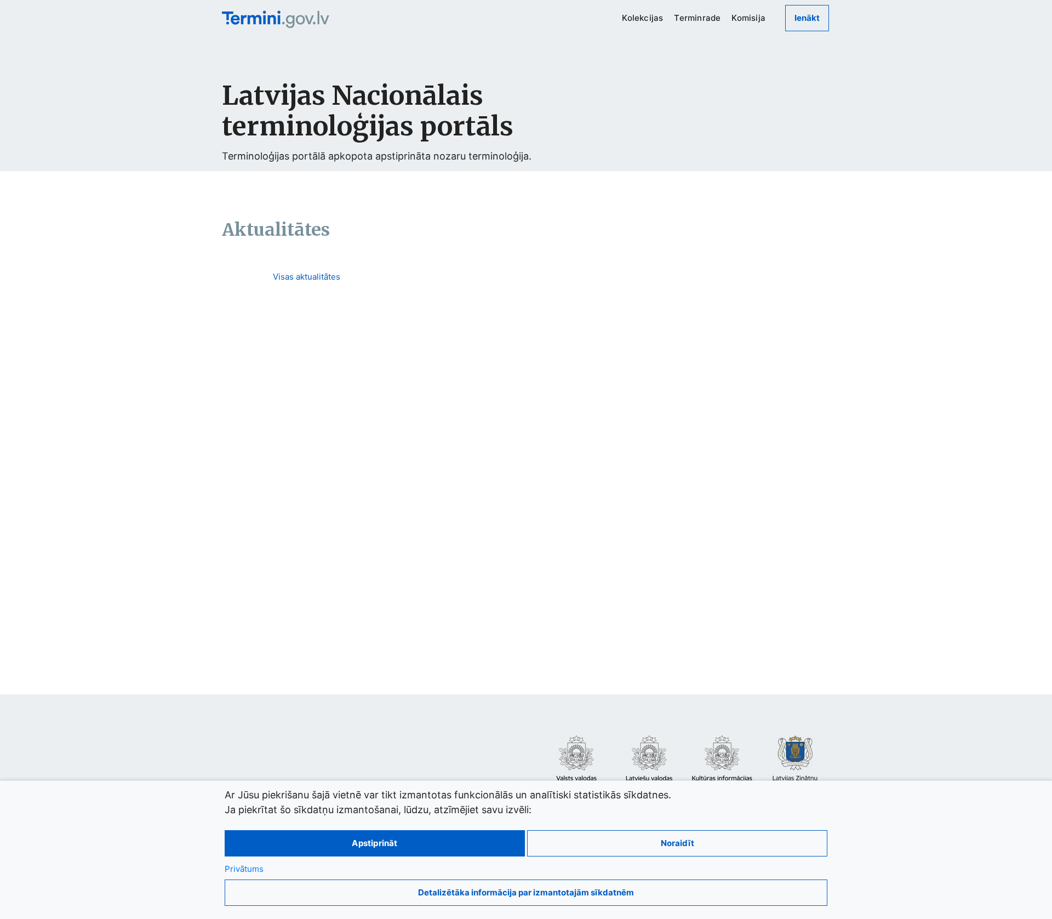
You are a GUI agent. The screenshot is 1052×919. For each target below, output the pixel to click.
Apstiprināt (374, 843)
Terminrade (697, 18)
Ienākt (807, 18)
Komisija (748, 18)
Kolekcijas (642, 18)
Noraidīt (677, 843)
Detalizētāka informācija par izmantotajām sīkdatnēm (526, 892)
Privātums (244, 869)
